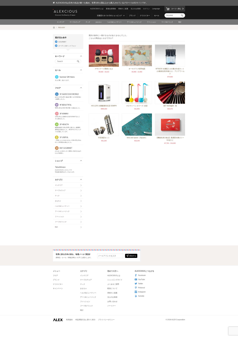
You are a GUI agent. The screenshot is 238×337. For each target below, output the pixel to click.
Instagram (142, 292)
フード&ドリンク (167, 22)
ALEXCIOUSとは (113, 275)
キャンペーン (58, 288)
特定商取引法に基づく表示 (85, 320)
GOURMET (62, 42)
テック (88, 22)
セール (156, 16)
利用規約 (69, 320)
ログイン (146, 9)
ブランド (132, 16)
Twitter (140, 284)
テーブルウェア (75, 22)
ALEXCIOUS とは (96, 9)
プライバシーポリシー (106, 320)
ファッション (151, 22)
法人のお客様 (136, 9)
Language (156, 9)
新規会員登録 (111, 9)
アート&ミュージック (134, 22)
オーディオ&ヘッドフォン (67, 46)
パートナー (111, 306)
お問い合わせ (112, 301)
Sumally (141, 296)
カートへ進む (176, 9)
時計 (179, 22)
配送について (112, 288)
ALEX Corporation (178, 320)
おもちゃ (99, 22)
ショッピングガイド (114, 280)
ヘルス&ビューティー (114, 22)
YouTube (141, 279)
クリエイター (145, 16)
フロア (55, 275)
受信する (132, 256)
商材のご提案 (123, 9)
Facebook (142, 275)
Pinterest (141, 288)
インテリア (60, 22)
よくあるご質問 (113, 284)
